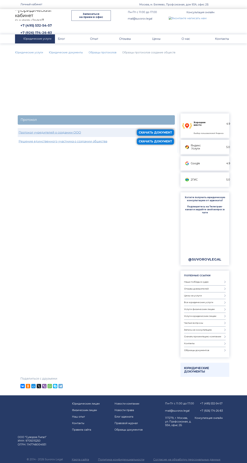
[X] (39, 386)
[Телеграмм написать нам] (220, 18)
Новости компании (126, 403)
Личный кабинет (31, 4)
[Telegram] (60, 386)
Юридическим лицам (86, 403)
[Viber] (44, 386)
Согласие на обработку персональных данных (186, 459)
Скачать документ (155, 132)
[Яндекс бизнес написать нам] (229, 18)
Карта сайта (80, 459)
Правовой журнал (126, 423)
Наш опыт (78, 416)
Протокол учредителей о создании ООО (50, 132)
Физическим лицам (84, 410)
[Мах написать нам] (212, 18)
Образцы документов (128, 429)
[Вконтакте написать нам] (187, 18)
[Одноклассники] (28, 386)
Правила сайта (81, 429)
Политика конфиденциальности (121, 459)
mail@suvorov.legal (140, 18)
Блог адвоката (123, 416)
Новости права (124, 410)
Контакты (78, 423)
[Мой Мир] (33, 386)
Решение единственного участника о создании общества (63, 141)
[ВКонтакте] (22, 386)
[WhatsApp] (50, 386)
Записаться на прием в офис (91, 15)
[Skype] (55, 386)
